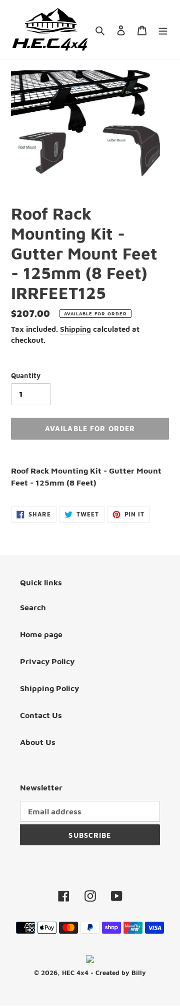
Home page (41, 634)
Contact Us (41, 715)
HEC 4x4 (75, 973)
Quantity (25, 375)
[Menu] (163, 29)
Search (33, 607)
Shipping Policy (49, 688)
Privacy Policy (47, 661)
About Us (38, 742)
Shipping (75, 329)
